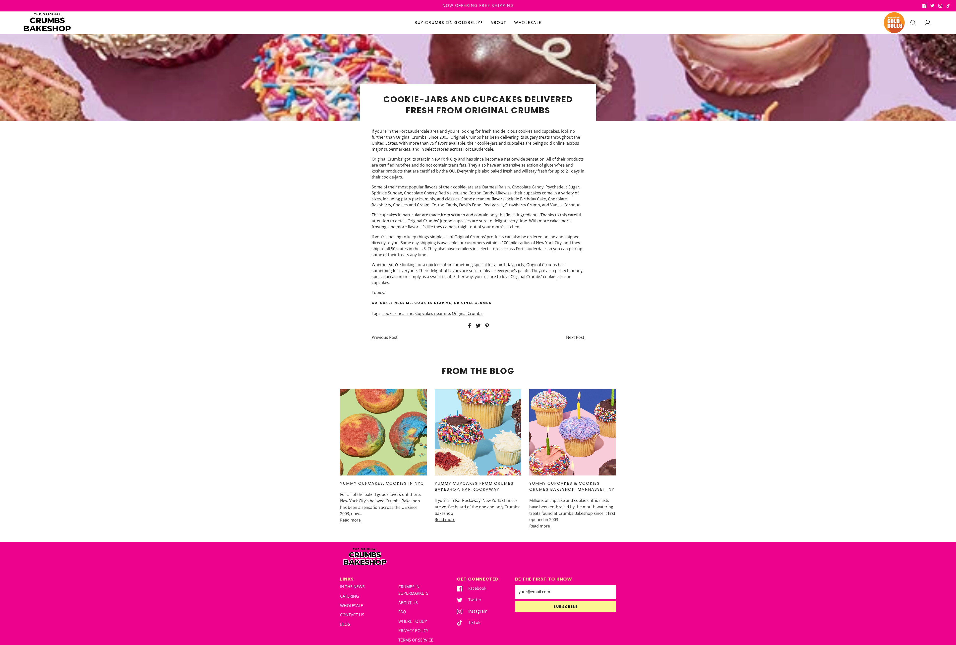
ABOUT (498, 22)
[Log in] (930, 22)
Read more (350, 520)
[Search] (915, 22)
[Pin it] (486, 325)
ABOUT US (408, 602)
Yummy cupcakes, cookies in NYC (382, 483)
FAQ (402, 612)
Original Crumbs (467, 313)
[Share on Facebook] (469, 325)
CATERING (349, 596)
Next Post (575, 337)
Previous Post (385, 337)
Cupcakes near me (432, 313)
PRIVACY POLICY (413, 630)
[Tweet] (477, 325)
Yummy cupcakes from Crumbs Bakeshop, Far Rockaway (474, 486)
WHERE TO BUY (412, 621)
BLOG (345, 624)
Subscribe (565, 606)
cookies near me (397, 313)
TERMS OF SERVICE (415, 640)
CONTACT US (352, 615)
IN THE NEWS (352, 586)
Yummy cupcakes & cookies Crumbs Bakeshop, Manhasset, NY (571, 486)
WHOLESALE (527, 22)
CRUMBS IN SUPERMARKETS (413, 590)
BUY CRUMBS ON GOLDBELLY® (449, 22)
